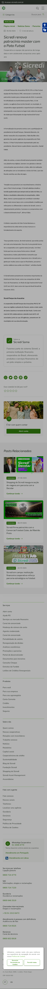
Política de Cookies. (18, 956)
